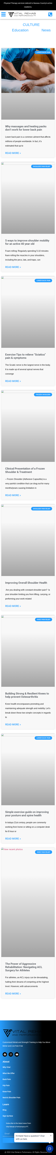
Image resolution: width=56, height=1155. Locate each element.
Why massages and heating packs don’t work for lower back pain (25, 128)
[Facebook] (5, 1054)
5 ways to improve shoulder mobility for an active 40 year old (27, 242)
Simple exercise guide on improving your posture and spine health (27, 813)
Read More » (13, 153)
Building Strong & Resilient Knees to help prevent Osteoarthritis (27, 695)
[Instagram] (11, 1054)
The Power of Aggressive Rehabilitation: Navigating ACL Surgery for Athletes (23, 967)
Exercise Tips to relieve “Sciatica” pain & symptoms (25, 356)
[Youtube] (17, 1054)
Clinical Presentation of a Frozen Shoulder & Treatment (25, 470)
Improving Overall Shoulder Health (26, 582)
